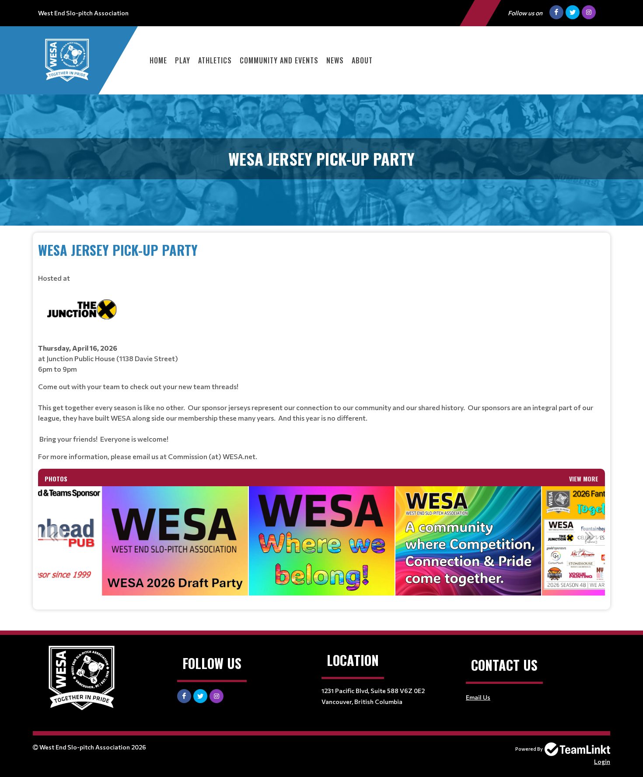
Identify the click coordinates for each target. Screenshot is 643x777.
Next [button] (590, 536)
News (335, 60)
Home (158, 60)
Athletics (215, 60)
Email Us (478, 697)
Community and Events (279, 60)
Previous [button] (53, 536)
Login (602, 761)
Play (182, 60)
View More (583, 478)
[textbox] (321, 351)
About (362, 60)
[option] (174, 541)
